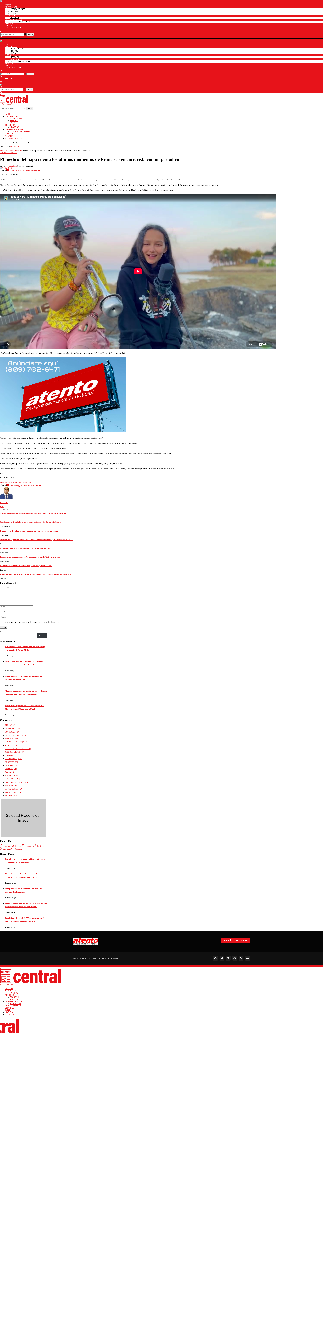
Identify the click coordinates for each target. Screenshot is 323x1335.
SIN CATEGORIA (14, 789)
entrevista (3, 482)
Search (30, 34)
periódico (28, 482)
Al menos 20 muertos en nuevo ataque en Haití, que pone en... (26, 565)
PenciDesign (14, 146)
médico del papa (19, 482)
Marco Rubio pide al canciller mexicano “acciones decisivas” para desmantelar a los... (36, 539)
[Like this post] (8, 170)
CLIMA (13, 13)
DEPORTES (12, 729)
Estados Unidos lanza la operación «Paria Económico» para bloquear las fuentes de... (36, 574)
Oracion (9, 772)
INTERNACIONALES (13, 20)
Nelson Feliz (12, 166)
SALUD (11, 785)
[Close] (1, 37)
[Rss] (12, 104)
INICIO (8, 5)
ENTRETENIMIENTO (13, 28)
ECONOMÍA (10, 16)
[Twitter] (3, 104)
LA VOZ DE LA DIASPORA (20, 22)
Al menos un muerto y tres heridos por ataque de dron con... (25, 548)
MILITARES (12, 755)
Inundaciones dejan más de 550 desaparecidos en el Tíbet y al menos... (30, 557)
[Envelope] (247, 958)
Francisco (10, 482)
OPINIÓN (9, 24)
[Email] (10, 104)
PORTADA (12, 779)
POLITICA (9, 26)
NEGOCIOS (14, 18)
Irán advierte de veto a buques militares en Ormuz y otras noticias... (29, 531)
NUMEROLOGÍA (13, 765)
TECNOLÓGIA (13, 792)
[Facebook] (1, 104)
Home (2, 151)
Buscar (2, 632)
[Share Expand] (39, 170)
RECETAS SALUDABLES (16, 782)
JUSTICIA (11, 745)
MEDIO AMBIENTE (17, 9)
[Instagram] (228, 958)
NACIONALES (11, 7)
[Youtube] (8, 104)
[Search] (1, 32)
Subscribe (8, 78)
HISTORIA (14, 11)
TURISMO (11, 796)
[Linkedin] (5, 104)
